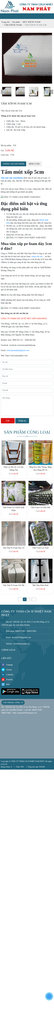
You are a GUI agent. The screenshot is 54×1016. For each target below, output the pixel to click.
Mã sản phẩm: (6, 145)
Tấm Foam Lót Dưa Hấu (40, 507)
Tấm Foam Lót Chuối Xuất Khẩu (13, 508)
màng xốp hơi (36, 256)
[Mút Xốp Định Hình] (40, 560)
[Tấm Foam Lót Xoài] (40, 523)
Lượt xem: (5, 155)
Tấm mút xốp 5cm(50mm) (12, 178)
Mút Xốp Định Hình (40, 585)
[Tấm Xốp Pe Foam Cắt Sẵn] (14, 560)
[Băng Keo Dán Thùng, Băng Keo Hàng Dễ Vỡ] (40, 442)
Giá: (2, 150)
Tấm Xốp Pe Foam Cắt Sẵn (13, 585)
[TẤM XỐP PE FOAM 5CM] (6, 91)
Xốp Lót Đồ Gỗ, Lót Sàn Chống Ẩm (13, 468)
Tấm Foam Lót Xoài (40, 548)
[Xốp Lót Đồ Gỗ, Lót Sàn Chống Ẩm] (14, 442)
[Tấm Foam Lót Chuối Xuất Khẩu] (14, 482)
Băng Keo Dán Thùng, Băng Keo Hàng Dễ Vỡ (40, 468)
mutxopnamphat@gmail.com (18, 350)
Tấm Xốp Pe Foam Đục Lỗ (13, 548)
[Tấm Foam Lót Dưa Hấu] (40, 482)
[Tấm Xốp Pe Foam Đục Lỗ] (14, 523)
